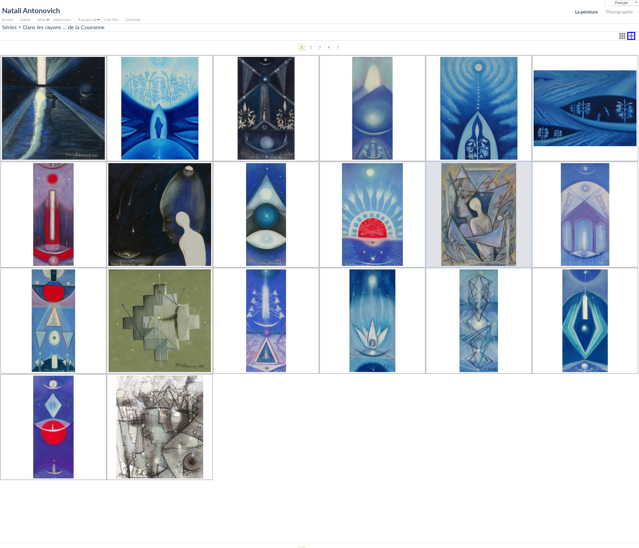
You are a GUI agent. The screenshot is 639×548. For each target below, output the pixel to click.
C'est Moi (111, 20)
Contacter (133, 20)
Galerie (25, 20)
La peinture (586, 12)
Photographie (619, 12)
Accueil (7, 20)
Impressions (62, 20)
